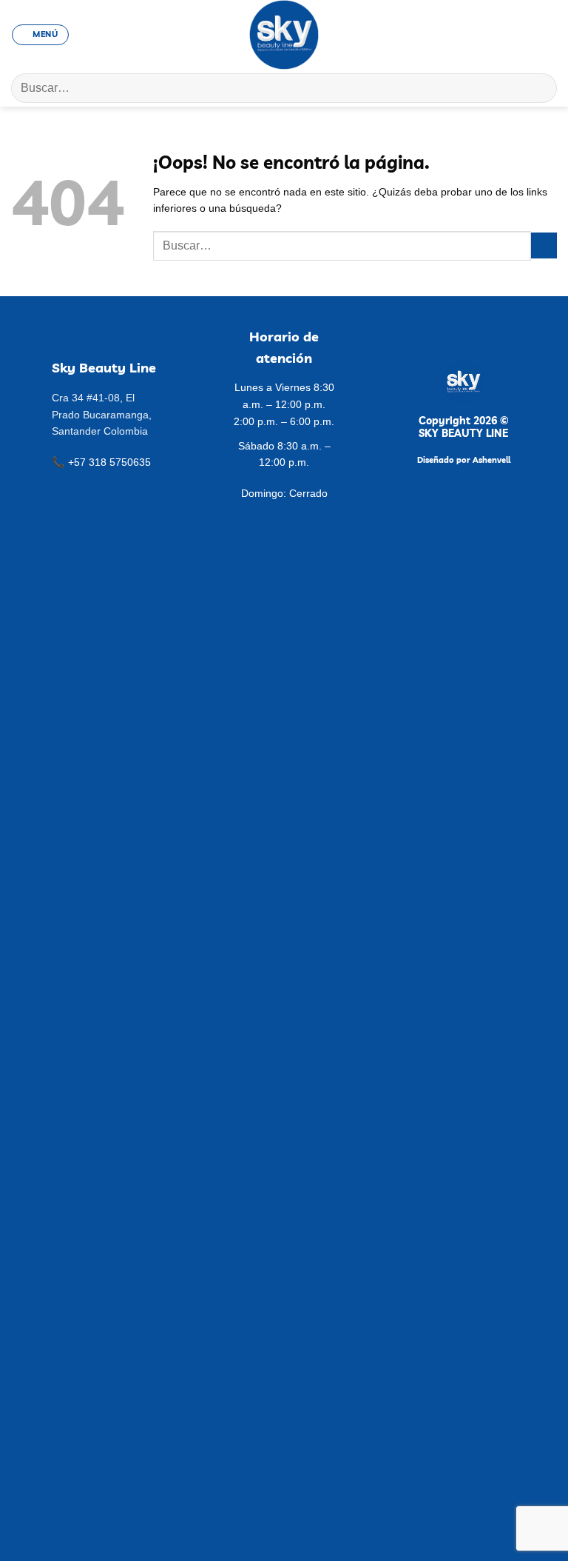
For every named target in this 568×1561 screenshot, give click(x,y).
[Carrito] (549, 35)
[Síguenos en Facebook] (489, 34)
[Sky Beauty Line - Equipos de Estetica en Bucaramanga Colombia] (284, 35)
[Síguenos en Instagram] (506, 34)
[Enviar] (539, 87)
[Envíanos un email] (523, 34)
